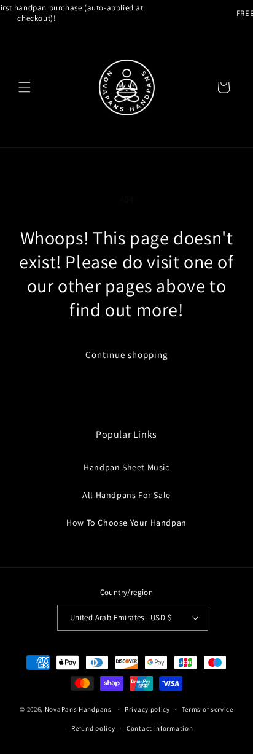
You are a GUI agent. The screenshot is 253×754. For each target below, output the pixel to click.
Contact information (159, 728)
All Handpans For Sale (126, 494)
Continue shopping (126, 354)
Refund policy (93, 728)
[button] (24, 87)
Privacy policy (147, 709)
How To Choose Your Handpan (126, 522)
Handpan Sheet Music (126, 467)
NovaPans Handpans (78, 709)
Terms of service (207, 709)
